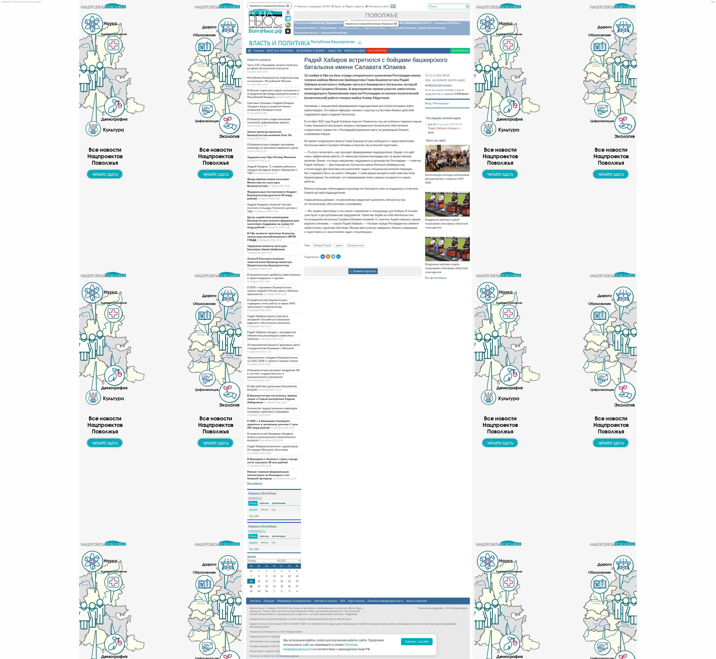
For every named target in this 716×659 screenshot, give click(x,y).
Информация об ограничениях (294, 600)
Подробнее (351, 614)
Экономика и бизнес (310, 50)
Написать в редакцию (309, 6)
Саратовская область (376, 28)
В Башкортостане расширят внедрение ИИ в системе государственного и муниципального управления (273, 373)
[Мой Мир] (338, 256)
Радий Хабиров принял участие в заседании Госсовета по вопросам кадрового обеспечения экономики (268, 319)
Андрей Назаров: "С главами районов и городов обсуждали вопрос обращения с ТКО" (272, 170)
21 (251, 586)
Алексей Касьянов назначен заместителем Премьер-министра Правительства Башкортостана (269, 262)
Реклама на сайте (379, 6)
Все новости (254, 483)
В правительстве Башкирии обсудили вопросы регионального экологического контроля (271, 437)
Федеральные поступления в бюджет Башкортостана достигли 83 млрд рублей (272, 195)
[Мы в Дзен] (288, 31)
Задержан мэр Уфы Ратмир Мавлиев (271, 157)
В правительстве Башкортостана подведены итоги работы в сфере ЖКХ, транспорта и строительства (271, 303)
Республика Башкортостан (309, 23)
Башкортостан (356, 245)
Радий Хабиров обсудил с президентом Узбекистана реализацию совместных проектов (271, 335)
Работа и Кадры (354, 50)
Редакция (269, 600)
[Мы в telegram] (288, 18)
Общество (335, 50)
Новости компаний (416, 600)
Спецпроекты (377, 50)
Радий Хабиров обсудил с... (445, 128)
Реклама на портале (325, 600)
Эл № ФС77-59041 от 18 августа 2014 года (311, 624)
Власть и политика (280, 50)
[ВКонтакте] (323, 256)
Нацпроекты (460, 50)
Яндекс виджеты (354, 6)
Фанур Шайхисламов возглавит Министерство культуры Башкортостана (268, 182)
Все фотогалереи (436, 277)
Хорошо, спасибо (417, 641)
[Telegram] (333, 256)
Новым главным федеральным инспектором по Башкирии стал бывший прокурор (268, 475)
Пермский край (328, 28)
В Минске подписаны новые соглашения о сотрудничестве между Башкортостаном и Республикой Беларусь (273, 94)
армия (339, 245)
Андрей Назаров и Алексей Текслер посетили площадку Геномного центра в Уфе (272, 208)
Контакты (255, 600)
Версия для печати (440, 85)
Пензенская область (306, 28)
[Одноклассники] (328, 256)
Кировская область (337, 23)
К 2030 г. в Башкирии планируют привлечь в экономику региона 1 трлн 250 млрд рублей (272, 424)
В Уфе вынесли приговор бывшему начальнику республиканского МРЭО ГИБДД (271, 236)
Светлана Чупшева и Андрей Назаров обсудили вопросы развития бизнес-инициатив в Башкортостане (270, 106)
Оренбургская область (447, 23)
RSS (327, 6)
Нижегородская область (419, 23)
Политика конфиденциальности (385, 600)
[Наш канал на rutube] (288, 25)
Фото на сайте (436, 140)
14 (251, 581)
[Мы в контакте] (288, 12)
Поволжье (381, 15)
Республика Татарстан (403, 28)
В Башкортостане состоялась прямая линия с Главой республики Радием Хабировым (272, 399)
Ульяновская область (306, 33)
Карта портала (356, 600)
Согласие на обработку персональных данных (274, 656)
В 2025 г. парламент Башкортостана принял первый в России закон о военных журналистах (272, 291)
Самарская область (350, 28)
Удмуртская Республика (431, 28)
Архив (337, 6)
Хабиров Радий (322, 245)
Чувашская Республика (334, 33)
